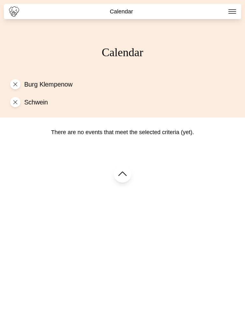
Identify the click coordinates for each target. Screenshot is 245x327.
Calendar (121, 11)
